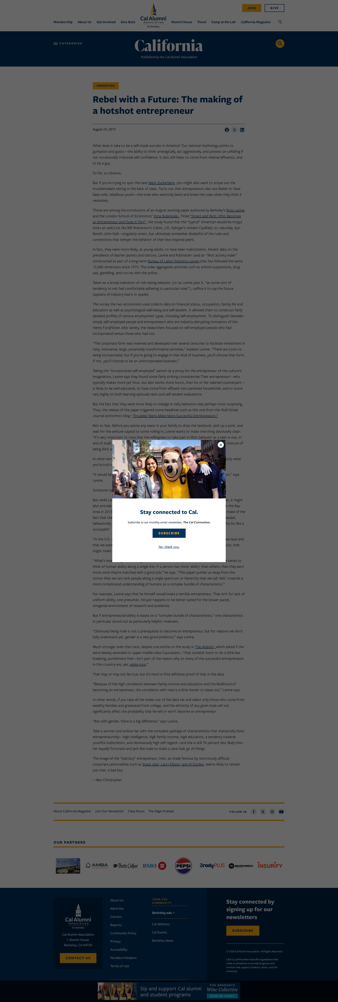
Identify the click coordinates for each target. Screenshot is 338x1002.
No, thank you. (169, 546)
